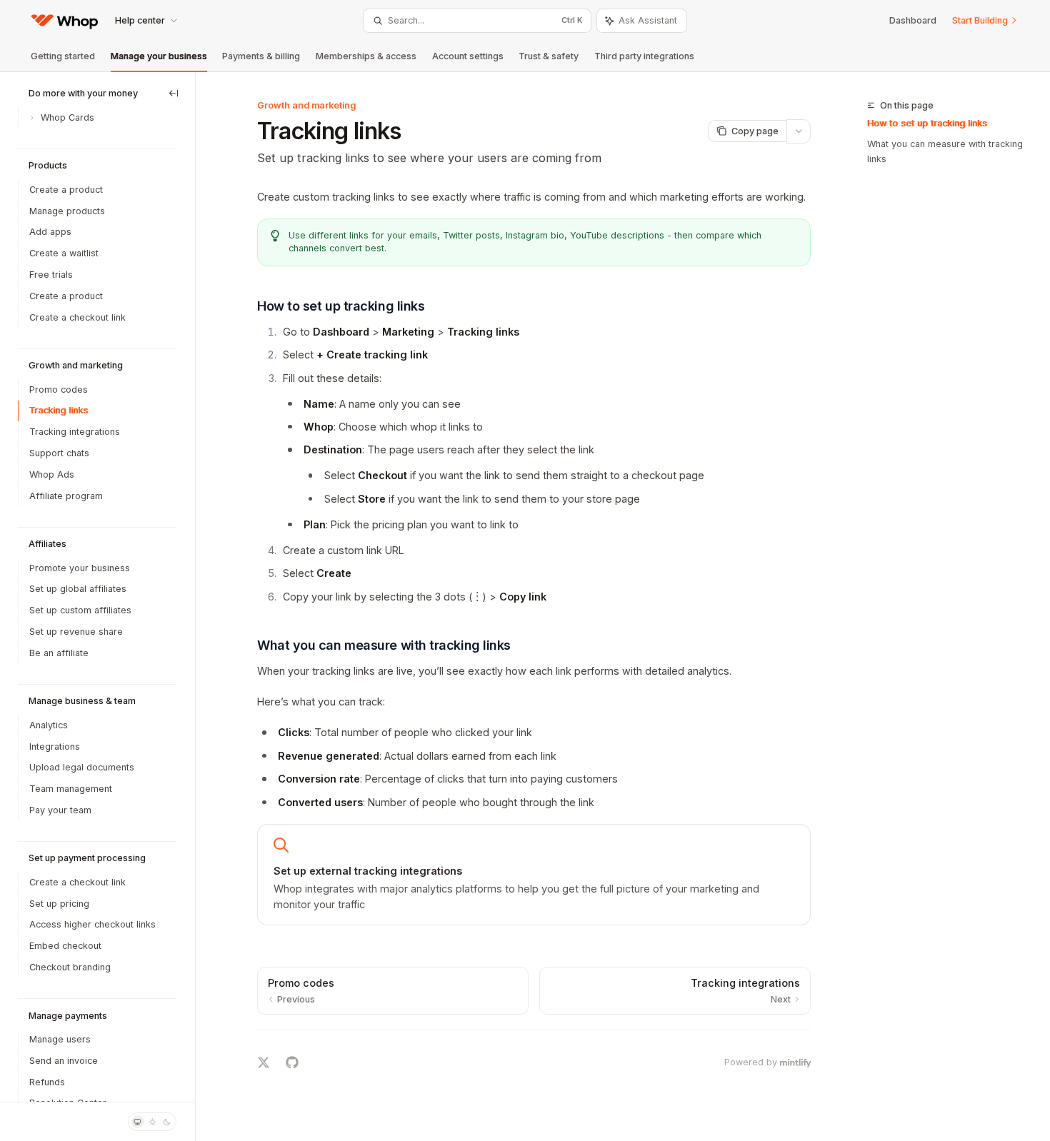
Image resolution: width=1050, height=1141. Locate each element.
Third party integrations (644, 56)
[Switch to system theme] (137, 1121)
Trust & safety (549, 56)
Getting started (63, 56)
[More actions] (798, 131)
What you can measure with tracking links (945, 152)
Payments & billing (261, 56)
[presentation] (97, 587)
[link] (534, 874)
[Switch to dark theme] (167, 1121)
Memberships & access (366, 56)
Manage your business (159, 56)
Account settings (468, 56)
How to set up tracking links (927, 123)
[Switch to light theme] (152, 1121)
